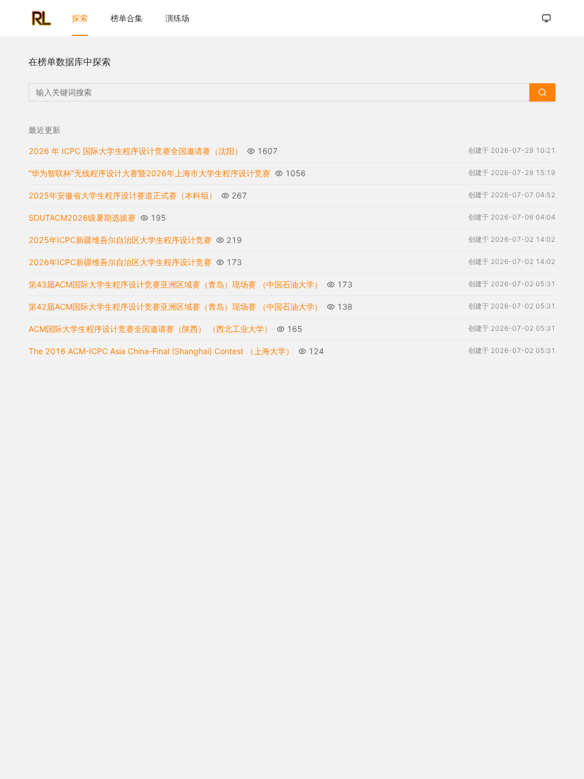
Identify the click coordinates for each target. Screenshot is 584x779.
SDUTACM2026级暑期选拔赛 (82, 217)
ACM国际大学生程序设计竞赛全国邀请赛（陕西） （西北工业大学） (150, 329)
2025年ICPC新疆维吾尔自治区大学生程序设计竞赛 (120, 240)
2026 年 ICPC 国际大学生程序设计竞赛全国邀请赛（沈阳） (135, 151)
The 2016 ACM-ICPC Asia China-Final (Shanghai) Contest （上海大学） (161, 351)
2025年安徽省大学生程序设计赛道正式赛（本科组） (123, 195)
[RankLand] (41, 18)
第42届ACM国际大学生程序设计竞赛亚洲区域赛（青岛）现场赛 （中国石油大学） (175, 306)
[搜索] (542, 92)
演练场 (177, 18)
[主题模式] (546, 18)
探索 (80, 18)
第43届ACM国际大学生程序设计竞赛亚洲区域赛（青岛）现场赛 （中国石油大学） (175, 284)
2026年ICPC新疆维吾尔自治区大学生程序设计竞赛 (120, 262)
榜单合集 (127, 18)
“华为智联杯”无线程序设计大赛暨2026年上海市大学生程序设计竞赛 (149, 173)
